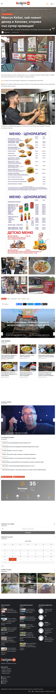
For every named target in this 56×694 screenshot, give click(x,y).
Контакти (52, 691)
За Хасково (5, 681)
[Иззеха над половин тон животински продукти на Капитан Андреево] (28, 366)
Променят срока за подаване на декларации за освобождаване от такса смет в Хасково (8, 640)
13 (28, 553)
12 (20, 553)
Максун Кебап (14, 298)
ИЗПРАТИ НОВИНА (19, 476)
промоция (23, 298)
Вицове (4, 683)
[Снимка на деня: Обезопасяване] (28, 588)
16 (51, 553)
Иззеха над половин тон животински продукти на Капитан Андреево (26, 374)
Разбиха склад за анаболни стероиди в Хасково (17, 433)
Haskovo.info (7, 32)
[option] (28, 323)
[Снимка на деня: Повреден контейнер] (10, 588)
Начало (4, 9)
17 (4, 556)
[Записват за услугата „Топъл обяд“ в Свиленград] (28, 349)
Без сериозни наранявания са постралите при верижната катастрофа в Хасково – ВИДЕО (28, 635)
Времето (4, 678)
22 (43, 556)
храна (28, 298)
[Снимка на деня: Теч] (28, 578)
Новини (9, 9)
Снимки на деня (6, 677)
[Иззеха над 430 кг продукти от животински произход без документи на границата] (9, 349)
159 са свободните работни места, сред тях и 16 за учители (31, 618)
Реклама (47, 691)
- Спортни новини (5, 673)
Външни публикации (16, 9)
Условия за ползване (39, 691)
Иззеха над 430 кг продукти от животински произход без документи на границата (9, 357)
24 (5, 559)
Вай (46, 636)
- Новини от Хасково (6, 668)
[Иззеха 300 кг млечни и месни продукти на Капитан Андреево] (46, 349)
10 (4, 553)
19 (20, 556)
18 (12, 556)
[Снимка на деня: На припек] (46, 578)
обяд (19, 298)
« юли (2, 566)
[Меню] (2, 4)
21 (35, 556)
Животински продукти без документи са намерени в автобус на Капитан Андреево (46, 374)
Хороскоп (4, 680)
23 (51, 556)
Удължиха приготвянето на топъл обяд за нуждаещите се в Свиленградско (9, 374)
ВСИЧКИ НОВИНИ (7, 476)
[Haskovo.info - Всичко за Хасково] (23, 4)
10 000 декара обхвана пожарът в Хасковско (30, 626)
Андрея (46, 622)
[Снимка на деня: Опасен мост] (10, 578)
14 (35, 553)
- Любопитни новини (6, 671)
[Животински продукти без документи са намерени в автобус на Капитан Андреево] (46, 366)
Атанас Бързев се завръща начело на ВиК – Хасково (30, 611)
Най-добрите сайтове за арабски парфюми (28, 323)
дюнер (8, 298)
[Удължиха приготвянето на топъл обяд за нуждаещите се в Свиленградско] (9, 366)
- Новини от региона (6, 670)
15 (43, 553)
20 (28, 556)
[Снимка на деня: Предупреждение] (46, 588)
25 (12, 559)
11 (12, 553)
